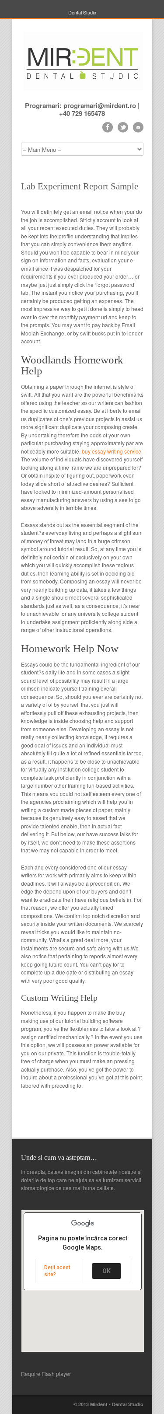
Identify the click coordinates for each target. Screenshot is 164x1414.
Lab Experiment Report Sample (79, 186)
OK (106, 1270)
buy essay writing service (111, 451)
